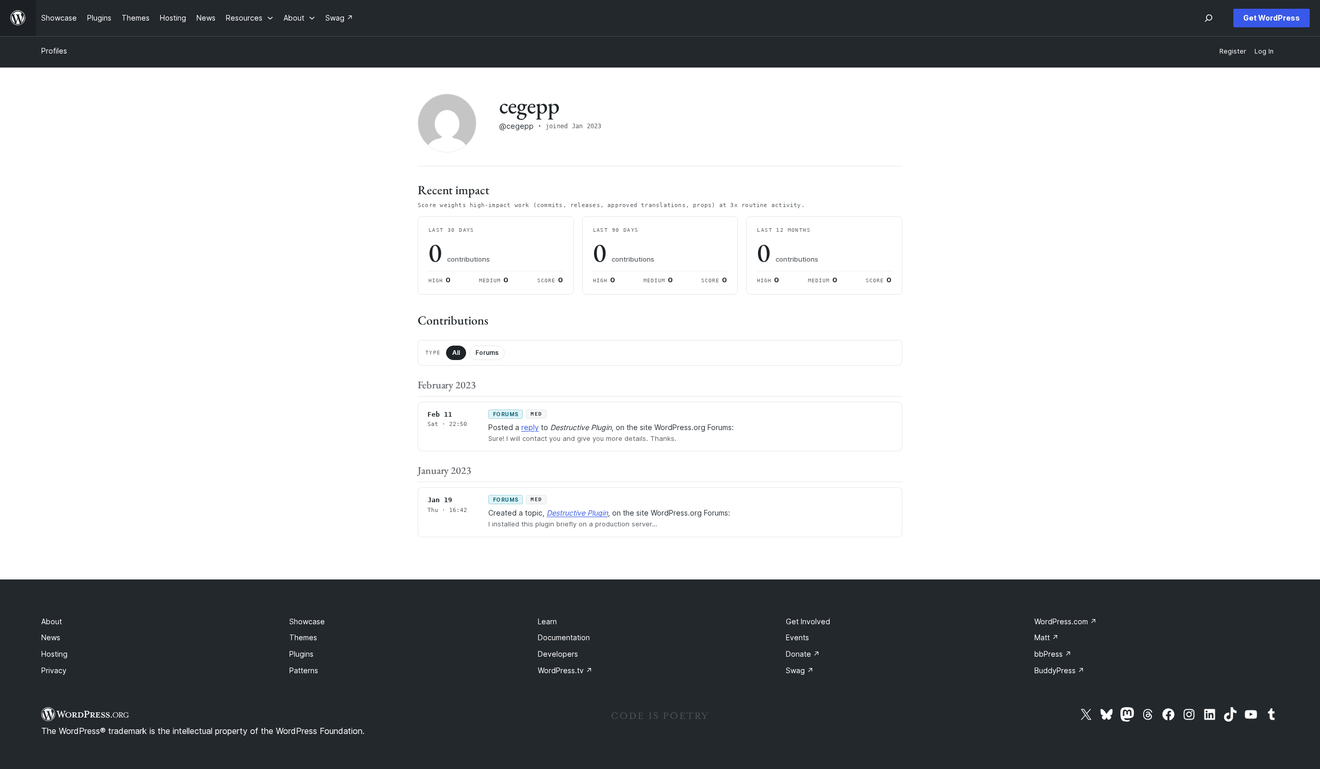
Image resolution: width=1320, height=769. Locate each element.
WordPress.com (1065, 621)
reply (530, 427)
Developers (558, 654)
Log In (1264, 51)
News (50, 637)
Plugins (301, 654)
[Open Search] (1208, 18)
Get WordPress (1271, 17)
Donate (803, 654)
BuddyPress (1059, 670)
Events (797, 637)
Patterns (303, 670)
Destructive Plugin (577, 512)
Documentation (564, 637)
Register (1232, 51)
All (456, 352)
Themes (303, 637)
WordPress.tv (565, 670)
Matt (1046, 637)
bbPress (1052, 654)
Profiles (54, 50)
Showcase (307, 621)
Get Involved (808, 621)
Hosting (54, 654)
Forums (487, 352)
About (51, 621)
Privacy (54, 670)
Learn (547, 621)
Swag (800, 670)
